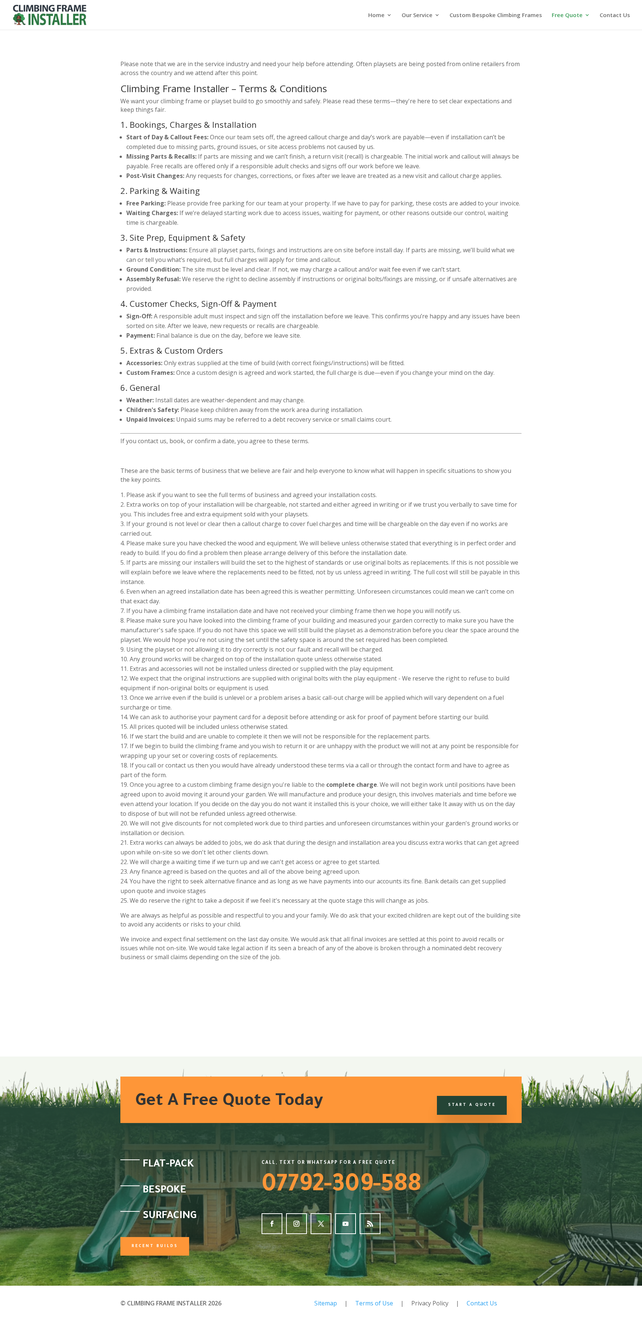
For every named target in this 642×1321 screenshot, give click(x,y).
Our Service (417, 15)
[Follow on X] (321, 1223)
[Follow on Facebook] (272, 1223)
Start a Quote (472, 1105)
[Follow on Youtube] (345, 1223)
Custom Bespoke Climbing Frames (496, 15)
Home (376, 15)
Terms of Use (374, 1303)
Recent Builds (155, 1246)
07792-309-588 (341, 1187)
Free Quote (567, 15)
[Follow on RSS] (370, 1223)
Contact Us (615, 15)
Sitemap (325, 1303)
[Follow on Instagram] (296, 1223)
